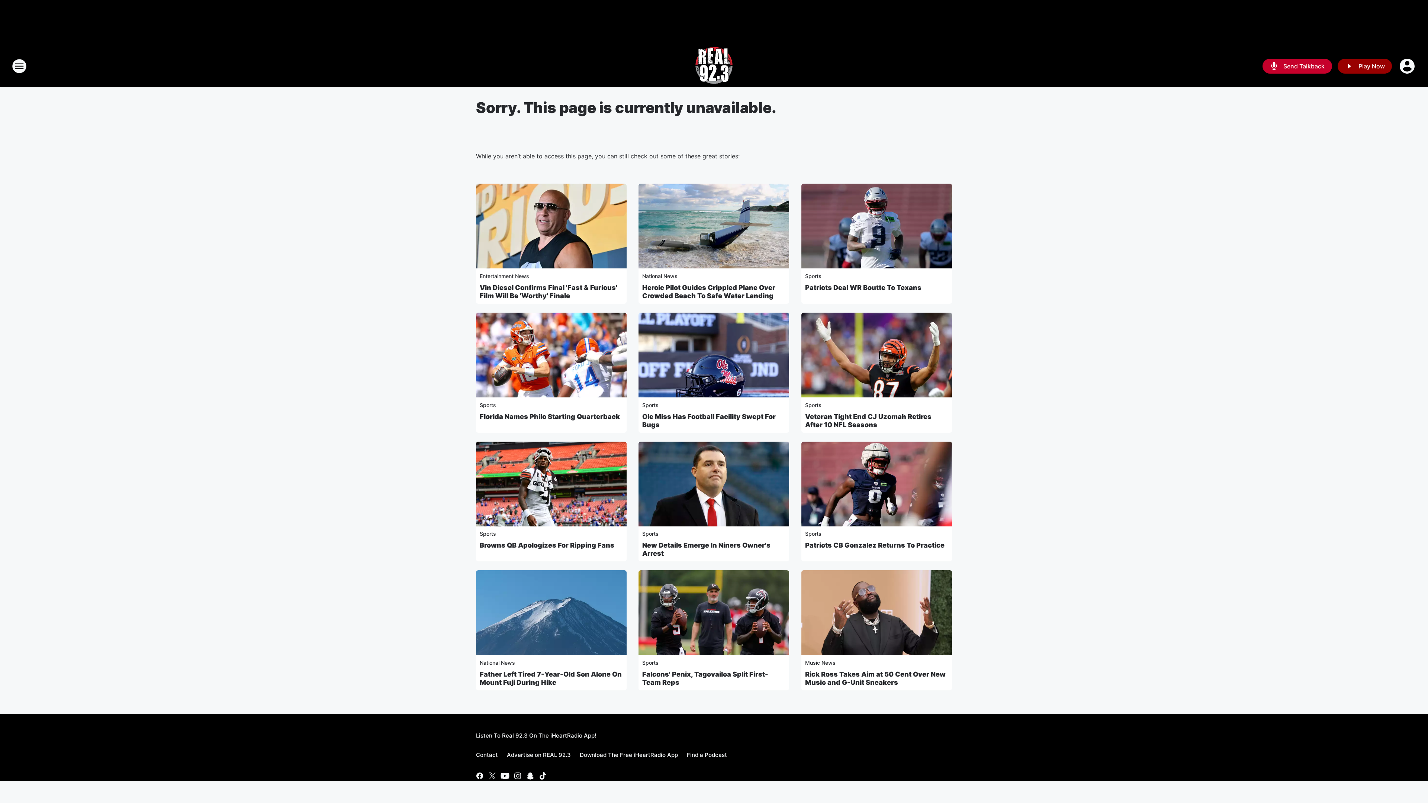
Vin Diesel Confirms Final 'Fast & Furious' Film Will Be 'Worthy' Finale (548, 292)
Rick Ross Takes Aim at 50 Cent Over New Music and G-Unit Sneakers (875, 678)
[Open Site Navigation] (19, 66)
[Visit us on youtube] (505, 775)
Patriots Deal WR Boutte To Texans (863, 287)
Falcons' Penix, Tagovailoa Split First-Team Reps (705, 678)
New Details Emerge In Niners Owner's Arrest (706, 549)
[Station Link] (714, 66)
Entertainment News (504, 276)
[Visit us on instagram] (517, 775)
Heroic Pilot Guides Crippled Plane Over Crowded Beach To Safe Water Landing (708, 292)
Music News (820, 663)
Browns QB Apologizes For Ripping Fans (547, 545)
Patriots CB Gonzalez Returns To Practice (875, 545)
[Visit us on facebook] (479, 775)
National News (660, 276)
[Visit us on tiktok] (542, 775)
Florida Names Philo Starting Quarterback (550, 416)
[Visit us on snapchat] (530, 775)
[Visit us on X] (492, 775)
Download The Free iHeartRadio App (629, 754)
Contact (487, 754)
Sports (813, 276)
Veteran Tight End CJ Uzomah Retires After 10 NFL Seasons (868, 421)
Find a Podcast (707, 754)
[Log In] (1408, 66)
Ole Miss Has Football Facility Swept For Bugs (709, 421)
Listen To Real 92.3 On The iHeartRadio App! (536, 735)
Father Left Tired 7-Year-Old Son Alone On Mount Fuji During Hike (551, 678)
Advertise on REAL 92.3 (539, 754)
